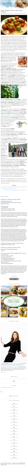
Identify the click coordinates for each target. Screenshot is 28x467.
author (17, 363)
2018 (14, 421)
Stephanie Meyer (10, 13)
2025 (14, 403)
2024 (14, 406)
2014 (14, 433)
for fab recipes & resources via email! (7, 387)
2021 (14, 412)
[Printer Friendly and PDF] (14, 185)
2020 (14, 415)
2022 (14, 409)
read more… (3, 372)
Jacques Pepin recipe (8, 114)
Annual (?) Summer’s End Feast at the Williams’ (16, 189)
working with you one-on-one (12, 366)
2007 (14, 454)
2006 (14, 457)
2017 (14, 424)
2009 (14, 448)
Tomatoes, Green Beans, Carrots (9, 188)
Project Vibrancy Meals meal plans (17, 365)
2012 (14, 439)
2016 (14, 427)
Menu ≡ (25, 1)
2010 (14, 445)
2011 (14, 442)
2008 (14, 451)
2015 (14, 430)
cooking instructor (12, 363)
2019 (14, 418)
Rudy (13, 174)
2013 (14, 436)
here (11, 116)
